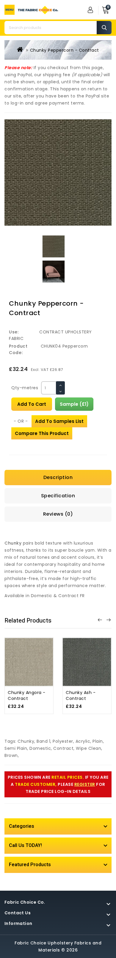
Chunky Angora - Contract (27, 695)
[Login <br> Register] (91, 10)
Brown (11, 755)
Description (58, 477)
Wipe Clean (88, 748)
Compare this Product (42, 433)
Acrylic (83, 741)
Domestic (40, 748)
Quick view (36, 655)
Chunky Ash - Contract (80, 695)
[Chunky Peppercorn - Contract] (58, 173)
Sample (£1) (74, 404)
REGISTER (84, 784)
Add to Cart (31, 404)
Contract (63, 748)
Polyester (63, 741)
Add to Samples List (59, 421)
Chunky (26, 741)
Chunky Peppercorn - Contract (64, 50)
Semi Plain (15, 748)
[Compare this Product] (22, 668)
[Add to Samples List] (36, 668)
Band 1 (43, 741)
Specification (58, 495)
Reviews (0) (58, 514)
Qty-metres (24, 388)
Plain (98, 741)
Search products (104, 27)
